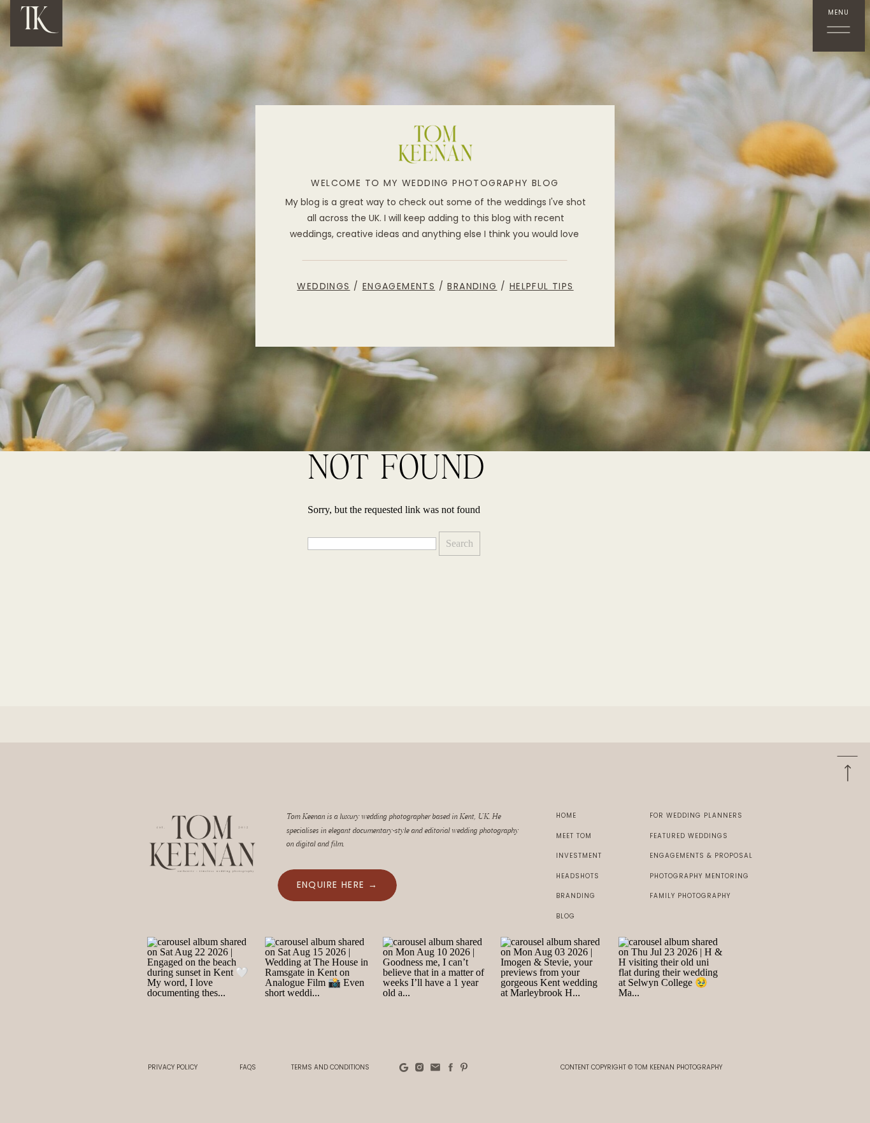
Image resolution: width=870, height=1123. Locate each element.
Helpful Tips (542, 286)
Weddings (323, 286)
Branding (472, 286)
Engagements (398, 286)
